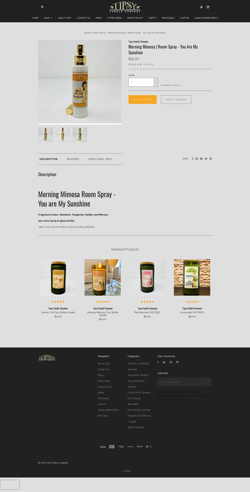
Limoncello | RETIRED (192, 312)
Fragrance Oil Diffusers (139, 415)
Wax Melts (133, 404)
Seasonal (132, 369)
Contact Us (83, 18)
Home (35, 18)
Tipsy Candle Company (138, 41)
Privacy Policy (135, 18)
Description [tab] (49, 159)
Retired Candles (136, 427)
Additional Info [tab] (100, 159)
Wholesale (168, 18)
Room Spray (134, 398)
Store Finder (114, 18)
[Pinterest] (171, 362)
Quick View (58, 277)
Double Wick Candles (139, 392)
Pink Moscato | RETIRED (147, 312)
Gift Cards (103, 415)
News (99, 18)
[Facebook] (158, 362)
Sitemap (127, 471)
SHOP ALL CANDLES (138, 363)
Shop (47, 18)
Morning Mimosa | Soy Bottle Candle (102, 314)
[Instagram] (177, 362)
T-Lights (132, 421)
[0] (208, 7)
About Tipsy (64, 18)
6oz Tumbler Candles (139, 410)
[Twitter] (164, 362)
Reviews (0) (148, 64)
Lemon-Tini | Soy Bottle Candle (58, 312)
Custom (184, 18)
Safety (152, 18)
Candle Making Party (206, 18)
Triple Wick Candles (138, 375)
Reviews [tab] (73, 159)
